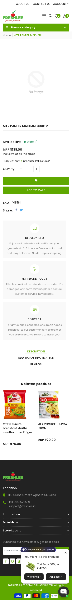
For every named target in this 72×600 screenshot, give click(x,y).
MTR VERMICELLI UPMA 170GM (52, 426)
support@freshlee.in (22, 506)
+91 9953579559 (19, 502)
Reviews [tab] (36, 364)
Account (60, 4)
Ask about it (56, 576)
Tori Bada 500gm (48, 564)
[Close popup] (65, 552)
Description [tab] (36, 351)
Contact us (41, 4)
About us (22, 4)
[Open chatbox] (63, 591)
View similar (34, 576)
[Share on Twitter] (21, 210)
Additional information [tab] (36, 358)
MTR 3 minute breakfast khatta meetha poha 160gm (17, 428)
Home (7, 35)
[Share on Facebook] (16, 210)
